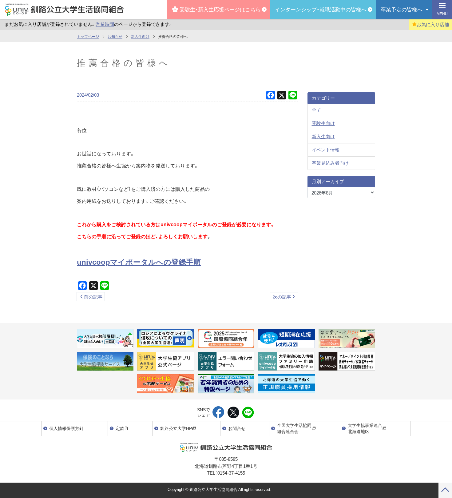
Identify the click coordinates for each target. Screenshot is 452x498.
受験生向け (323, 123)
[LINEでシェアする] (248, 413)
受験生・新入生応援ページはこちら (220, 9)
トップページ (88, 36)
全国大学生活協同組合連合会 (294, 428)
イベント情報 (325, 149)
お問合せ (236, 428)
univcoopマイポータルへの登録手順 (139, 261)
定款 (120, 428)
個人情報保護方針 (66, 428)
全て (316, 109)
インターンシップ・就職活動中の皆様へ (321, 9)
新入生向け (140, 36)
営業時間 (105, 24)
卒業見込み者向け (330, 162)
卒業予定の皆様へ (401, 9)
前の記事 (93, 296)
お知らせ (115, 36)
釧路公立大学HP (176, 428)
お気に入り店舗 (433, 24)
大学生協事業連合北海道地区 (365, 428)
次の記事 (282, 296)
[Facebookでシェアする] (218, 413)
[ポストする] (233, 413)
